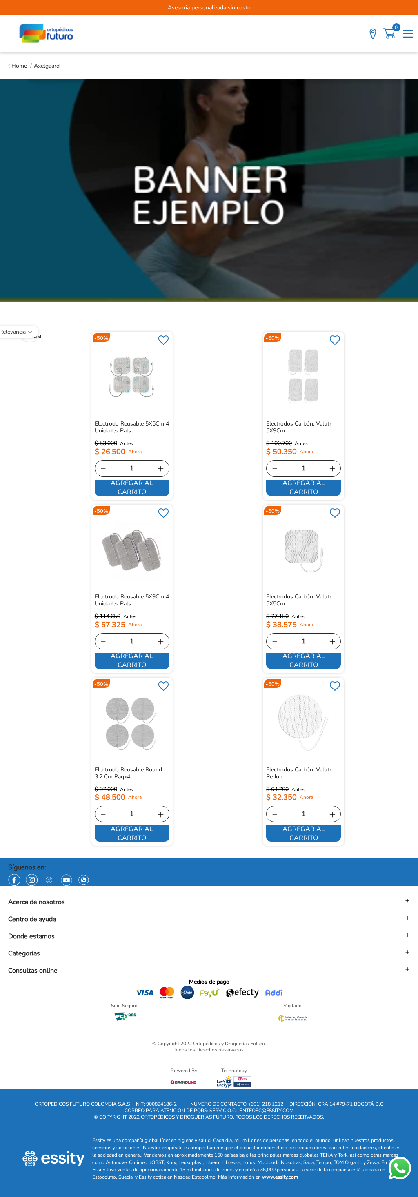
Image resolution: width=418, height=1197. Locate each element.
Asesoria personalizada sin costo (209, 7)
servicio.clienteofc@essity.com (251, 1110)
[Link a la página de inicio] (17, 66)
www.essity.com (280, 1177)
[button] (209, 900)
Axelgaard (47, 66)
